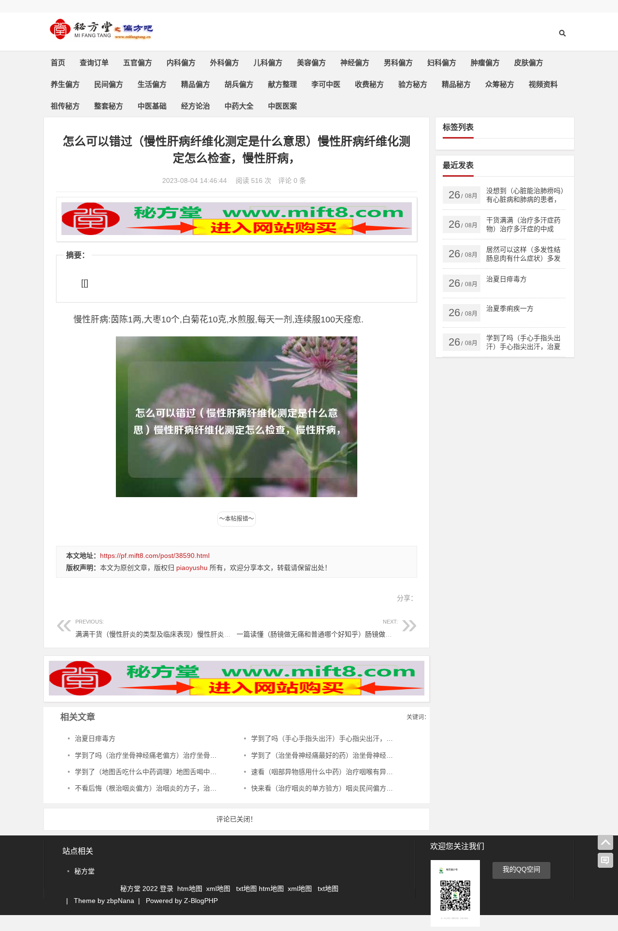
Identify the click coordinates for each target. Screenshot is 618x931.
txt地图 (246, 888)
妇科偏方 (441, 62)
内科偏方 (181, 62)
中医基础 (152, 106)
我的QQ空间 (521, 869)
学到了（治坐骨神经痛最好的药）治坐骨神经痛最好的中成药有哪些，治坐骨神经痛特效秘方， (393, 755)
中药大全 (239, 106)
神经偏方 (354, 62)
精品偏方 (195, 84)
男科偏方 (398, 62)
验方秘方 (412, 84)
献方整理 (282, 84)
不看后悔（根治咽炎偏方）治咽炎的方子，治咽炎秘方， (159, 788)
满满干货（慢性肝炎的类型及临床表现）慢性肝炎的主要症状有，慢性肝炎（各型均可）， (208, 628)
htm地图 (189, 888)
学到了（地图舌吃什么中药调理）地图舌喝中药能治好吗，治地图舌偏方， (186, 772)
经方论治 (195, 106)
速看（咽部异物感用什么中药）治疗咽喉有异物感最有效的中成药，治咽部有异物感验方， (386, 772)
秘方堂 (84, 871)
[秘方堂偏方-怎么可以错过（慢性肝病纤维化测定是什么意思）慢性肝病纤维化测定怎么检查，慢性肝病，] (101, 37)
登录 (167, 888)
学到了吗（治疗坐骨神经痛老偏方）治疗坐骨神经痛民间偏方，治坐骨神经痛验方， (200, 755)
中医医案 (282, 106)
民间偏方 (108, 84)
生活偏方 (152, 84)
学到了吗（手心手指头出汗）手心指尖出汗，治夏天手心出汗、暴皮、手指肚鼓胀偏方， (383, 738)
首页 (58, 62)
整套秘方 (108, 106)
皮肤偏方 (528, 62)
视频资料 (543, 84)
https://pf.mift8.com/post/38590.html (155, 555)
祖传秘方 (65, 106)
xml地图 (219, 888)
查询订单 (94, 62)
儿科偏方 (267, 62)
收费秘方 (369, 84)
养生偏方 (65, 84)
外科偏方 (224, 62)
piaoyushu (192, 567)
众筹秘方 (499, 84)
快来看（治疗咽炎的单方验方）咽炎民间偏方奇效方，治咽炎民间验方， (359, 788)
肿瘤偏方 (485, 62)
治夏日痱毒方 (95, 738)
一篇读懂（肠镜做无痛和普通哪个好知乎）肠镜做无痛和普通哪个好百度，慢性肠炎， (365, 628)
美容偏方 (311, 62)
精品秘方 (456, 84)
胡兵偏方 (239, 84)
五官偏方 (137, 62)
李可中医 (325, 84)
